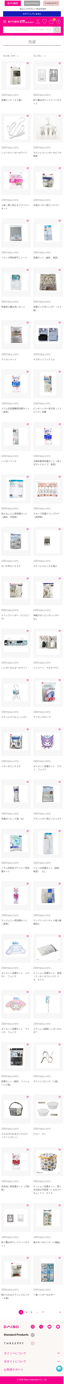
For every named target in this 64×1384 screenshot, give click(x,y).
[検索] (57, 29)
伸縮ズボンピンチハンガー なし (47, 617)
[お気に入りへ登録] (27, 64)
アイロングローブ (42, 717)
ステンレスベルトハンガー (14, 717)
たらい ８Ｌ (39, 1134)
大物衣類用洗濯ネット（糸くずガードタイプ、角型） (47, 463)
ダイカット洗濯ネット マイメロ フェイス (15, 1030)
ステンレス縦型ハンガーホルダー (47, 1030)
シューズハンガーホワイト (14, 152)
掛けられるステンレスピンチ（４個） (15, 1296)
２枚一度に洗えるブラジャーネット (15, 207)
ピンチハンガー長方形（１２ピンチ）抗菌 (47, 410)
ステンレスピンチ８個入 (45, 566)
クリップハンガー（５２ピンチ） (15, 617)
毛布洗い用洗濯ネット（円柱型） (15, 1188)
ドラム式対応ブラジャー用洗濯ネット (15, 870)
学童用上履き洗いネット (13, 307)
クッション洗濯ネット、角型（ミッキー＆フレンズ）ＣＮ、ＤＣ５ (47, 976)
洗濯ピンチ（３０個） (12, 100)
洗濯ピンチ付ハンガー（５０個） (47, 308)
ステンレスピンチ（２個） (46, 1081)
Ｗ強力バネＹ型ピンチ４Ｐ (46, 205)
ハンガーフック (8, 461)
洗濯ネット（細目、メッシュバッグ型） (15, 1083)
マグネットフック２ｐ (44, 359)
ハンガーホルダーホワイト (14, 668)
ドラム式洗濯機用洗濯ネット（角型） (15, 410)
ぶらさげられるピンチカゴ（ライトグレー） (14, 1135)
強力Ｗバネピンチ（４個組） (47, 1242)
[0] (51, 21)
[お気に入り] (44, 21)
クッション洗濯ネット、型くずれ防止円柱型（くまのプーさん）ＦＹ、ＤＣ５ (47, 1189)
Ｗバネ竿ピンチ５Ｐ (11, 566)
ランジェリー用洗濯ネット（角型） (14, 922)
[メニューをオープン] (4, 21)
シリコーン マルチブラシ (46, 668)
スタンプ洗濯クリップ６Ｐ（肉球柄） (46, 515)
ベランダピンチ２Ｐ (11, 766)
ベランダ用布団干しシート (14, 257)
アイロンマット (8, 359)
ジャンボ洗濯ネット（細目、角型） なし (47, 870)
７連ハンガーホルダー (44, 1294)
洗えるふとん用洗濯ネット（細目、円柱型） (14, 515)
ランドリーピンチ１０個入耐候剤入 (47, 922)
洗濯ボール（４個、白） (13, 818)
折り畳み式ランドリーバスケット (47, 102)
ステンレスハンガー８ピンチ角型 (47, 154)
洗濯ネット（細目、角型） (46, 257)
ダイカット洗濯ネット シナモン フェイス (15, 975)
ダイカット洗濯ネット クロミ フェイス (47, 768)
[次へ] (59, 1312)
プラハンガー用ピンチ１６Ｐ (47, 818)
